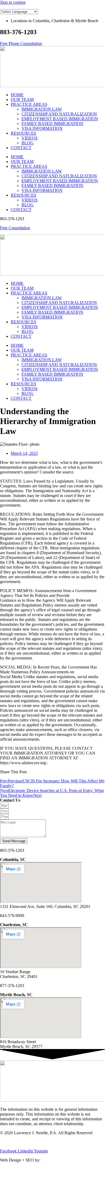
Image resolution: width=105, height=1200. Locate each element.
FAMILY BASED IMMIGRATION (52, 123)
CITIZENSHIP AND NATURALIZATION (59, 114)
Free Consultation (15, 228)
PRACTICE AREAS (29, 104)
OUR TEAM (22, 99)
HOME (17, 94)
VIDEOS (29, 138)
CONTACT (21, 147)
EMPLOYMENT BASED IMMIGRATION (59, 118)
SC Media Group (57, 1160)
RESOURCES (23, 133)
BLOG (27, 143)
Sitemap (34, 1142)
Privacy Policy (12, 1142)
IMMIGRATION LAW (41, 109)
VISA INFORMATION (42, 128)
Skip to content (13, 2)
